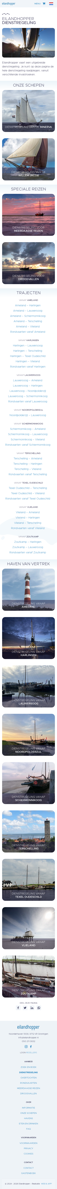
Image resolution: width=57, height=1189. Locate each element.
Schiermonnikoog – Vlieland (28, 439)
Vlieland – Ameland (28, 512)
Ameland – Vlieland (28, 326)
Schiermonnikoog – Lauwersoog (27, 434)
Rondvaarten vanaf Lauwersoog (27, 401)
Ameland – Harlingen (28, 305)
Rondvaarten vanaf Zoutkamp (27, 552)
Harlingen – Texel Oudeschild (27, 356)
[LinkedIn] (32, 1007)
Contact (28, 1168)
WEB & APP (46, 1184)
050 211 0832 (28, 1041)
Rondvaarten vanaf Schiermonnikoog (27, 445)
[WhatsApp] (38, 1007)
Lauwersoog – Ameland (27, 380)
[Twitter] (25, 1007)
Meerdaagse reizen (28, 1088)
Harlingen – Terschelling (27, 351)
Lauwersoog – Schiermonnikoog (27, 396)
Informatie (28, 1108)
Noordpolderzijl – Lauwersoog (28, 415)
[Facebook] (18, 1007)
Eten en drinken (28, 1124)
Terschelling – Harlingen (27, 464)
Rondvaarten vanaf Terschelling (28, 474)
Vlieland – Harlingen (28, 517)
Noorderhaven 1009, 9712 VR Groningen (28, 1034)
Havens (28, 1118)
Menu (37, 4)
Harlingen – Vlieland (28, 361)
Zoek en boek (28, 1067)
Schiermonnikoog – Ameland (27, 429)
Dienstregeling (28, 1072)
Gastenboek (28, 1173)
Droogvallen (28, 1094)
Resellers (31, 1053)
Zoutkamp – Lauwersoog (27, 547)
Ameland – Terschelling (28, 321)
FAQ (28, 1129)
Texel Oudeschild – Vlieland (28, 493)
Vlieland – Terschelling (27, 523)
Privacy (28, 1148)
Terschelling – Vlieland (27, 469)
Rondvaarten (28, 1083)
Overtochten (29, 1078)
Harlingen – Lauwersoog (28, 345)
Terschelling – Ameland (28, 458)
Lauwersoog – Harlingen (28, 385)
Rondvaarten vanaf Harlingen (27, 366)
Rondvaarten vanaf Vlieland (28, 528)
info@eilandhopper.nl (28, 1038)
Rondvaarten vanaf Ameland (27, 332)
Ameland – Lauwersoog (27, 310)
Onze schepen (28, 1113)
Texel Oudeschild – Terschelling (28, 488)
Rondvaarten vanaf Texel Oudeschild (27, 498)
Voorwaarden (28, 1143)
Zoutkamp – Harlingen (27, 542)
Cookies (28, 1154)
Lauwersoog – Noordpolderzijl (28, 391)
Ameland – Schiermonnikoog (27, 316)
